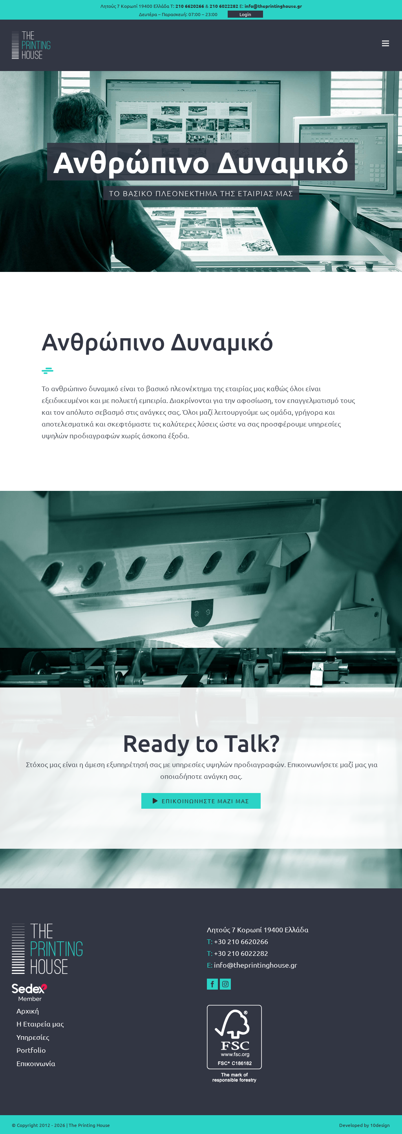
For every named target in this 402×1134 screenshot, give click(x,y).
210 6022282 (224, 6)
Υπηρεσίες (32, 1037)
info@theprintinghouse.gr (273, 6)
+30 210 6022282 (241, 953)
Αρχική (27, 1010)
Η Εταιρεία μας (40, 1023)
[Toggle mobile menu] (386, 43)
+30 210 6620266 (241, 941)
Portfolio (31, 1050)
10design (380, 1125)
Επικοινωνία (35, 1063)
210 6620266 (189, 6)
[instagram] (225, 984)
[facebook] (212, 984)
